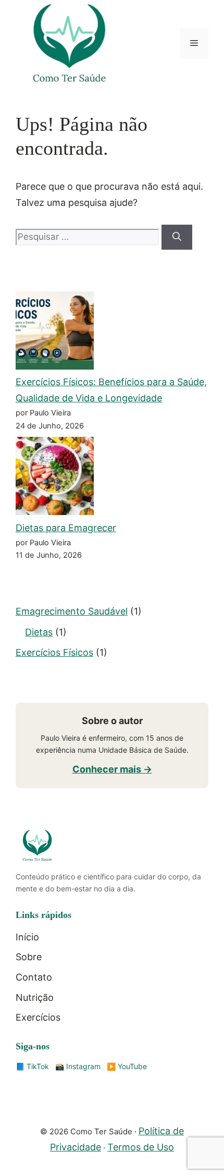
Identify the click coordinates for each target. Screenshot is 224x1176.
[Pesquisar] (176, 237)
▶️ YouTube (127, 1066)
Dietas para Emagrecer (66, 527)
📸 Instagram (78, 1066)
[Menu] (194, 43)
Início (27, 937)
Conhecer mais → (112, 769)
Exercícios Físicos (54, 652)
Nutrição (35, 997)
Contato (34, 977)
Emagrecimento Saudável (72, 611)
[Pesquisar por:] (88, 236)
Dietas (39, 632)
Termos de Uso (140, 1147)
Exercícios (38, 1017)
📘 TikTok (32, 1066)
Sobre (29, 956)
